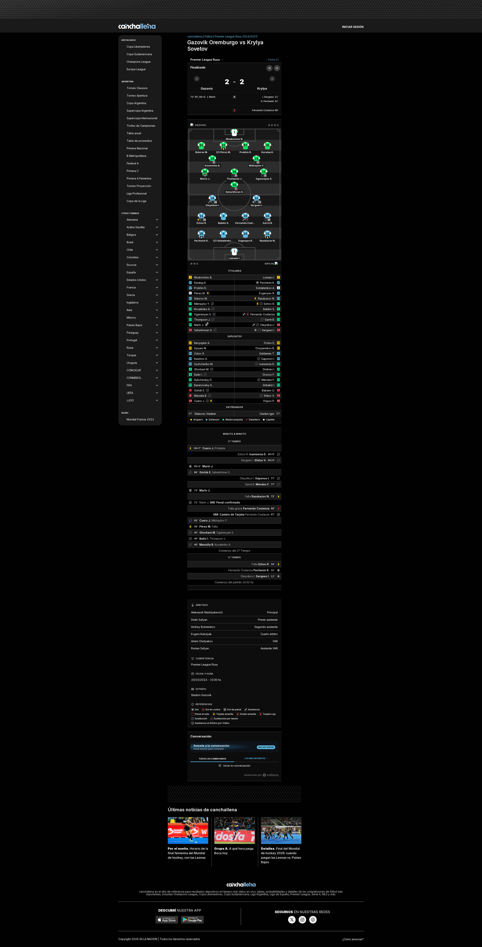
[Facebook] (313, 919)
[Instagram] (302, 919)
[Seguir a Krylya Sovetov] (272, 78)
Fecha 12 (273, 59)
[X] (292, 919)
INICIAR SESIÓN (353, 26)
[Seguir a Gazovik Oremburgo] (196, 78)
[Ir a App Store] (167, 919)
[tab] (212, 759)
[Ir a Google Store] (192, 919)
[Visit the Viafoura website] (270, 775)
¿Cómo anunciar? (353, 939)
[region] (234, 767)
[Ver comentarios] (277, 68)
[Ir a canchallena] (137, 26)
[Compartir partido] (269, 68)
